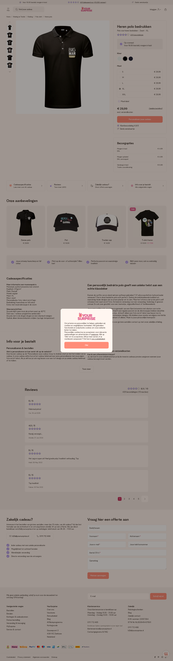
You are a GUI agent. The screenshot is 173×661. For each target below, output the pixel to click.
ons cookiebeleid (98, 339)
